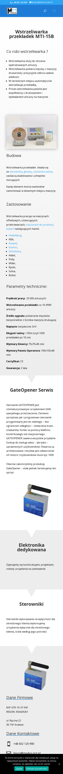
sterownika (15, 171)
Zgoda (19, 768)
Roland (13, 243)
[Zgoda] (59, 764)
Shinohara (15, 251)
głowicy (28, 171)
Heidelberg (15, 235)
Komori (13, 247)
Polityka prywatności (37, 768)
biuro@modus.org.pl (27, 753)
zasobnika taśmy (42, 171)
